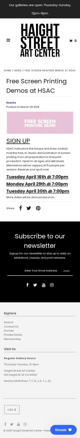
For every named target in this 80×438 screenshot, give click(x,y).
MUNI (17, 381)
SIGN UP (18, 140)
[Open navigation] (8, 40)
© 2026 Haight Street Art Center (22, 430)
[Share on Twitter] (28, 208)
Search (9, 322)
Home (7, 70)
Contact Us (11, 326)
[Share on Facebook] (20, 208)
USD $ (12, 409)
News (18, 70)
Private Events (13, 334)
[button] (63, 430)
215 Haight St (12, 375)
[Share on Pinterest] (38, 208)
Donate (9, 330)
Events (11, 102)
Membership (12, 339)
